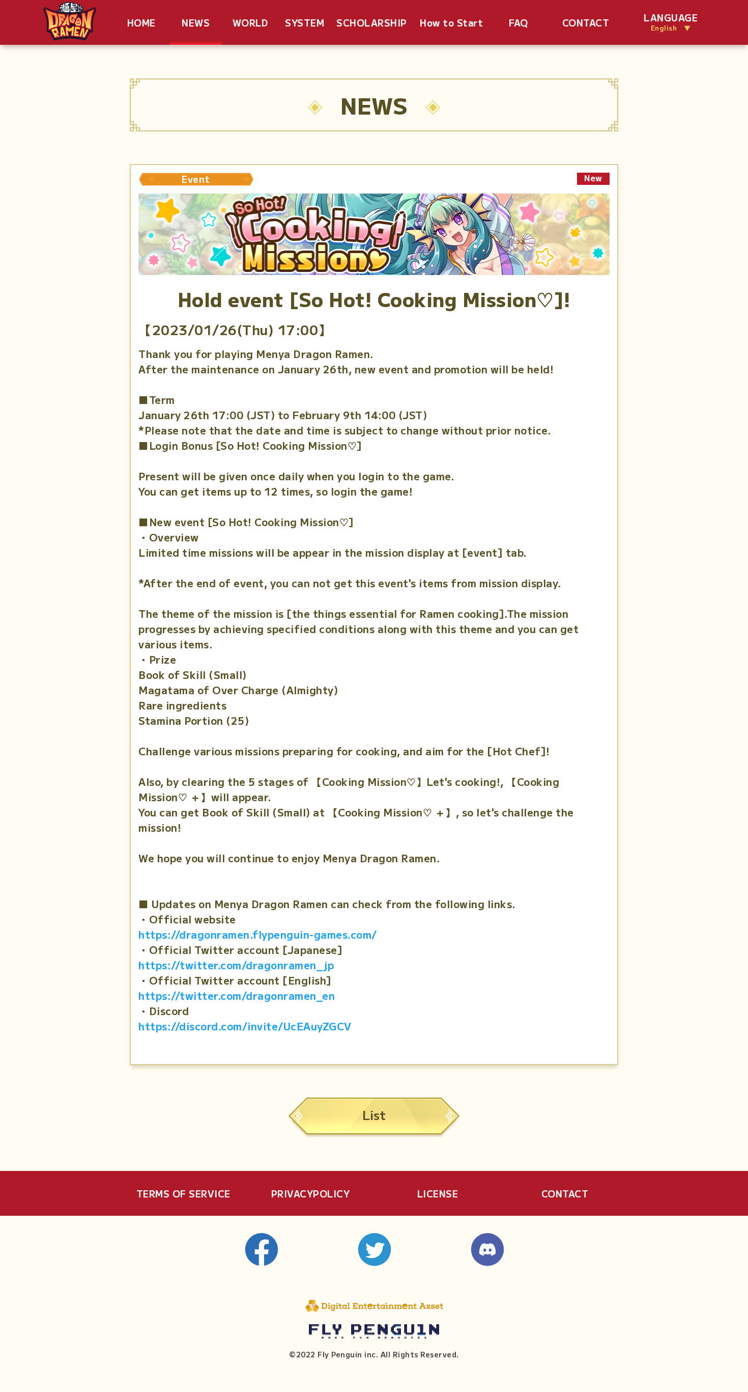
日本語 (702, 22)
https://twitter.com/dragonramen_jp (236, 965)
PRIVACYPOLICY (310, 1193)
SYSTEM (304, 22)
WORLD (250, 22)
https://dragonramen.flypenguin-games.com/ (257, 934)
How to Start (451, 22)
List (374, 1115)
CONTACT (586, 22)
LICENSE (437, 1193)
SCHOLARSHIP (371, 22)
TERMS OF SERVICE (183, 1193)
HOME (141, 22)
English (727, 22)
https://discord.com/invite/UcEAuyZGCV (245, 1026)
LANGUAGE (671, 23)
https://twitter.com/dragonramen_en (236, 995)
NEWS (196, 22)
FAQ (518, 22)
